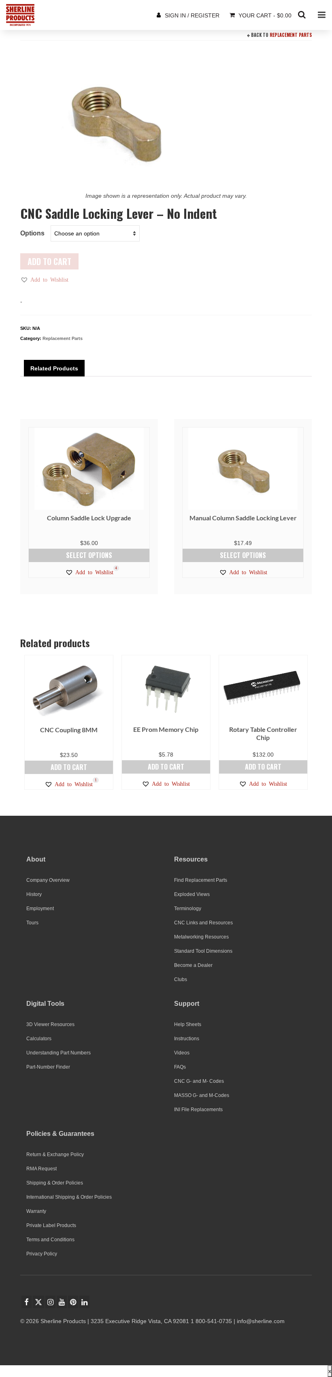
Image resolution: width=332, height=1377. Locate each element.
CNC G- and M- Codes (199, 1081)
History (34, 894)
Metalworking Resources (201, 937)
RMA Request (41, 1169)
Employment (40, 908)
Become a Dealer (193, 965)
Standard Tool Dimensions (203, 951)
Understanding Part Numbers (58, 1053)
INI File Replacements (198, 1109)
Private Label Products (51, 1225)
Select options (89, 555)
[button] (44, 280)
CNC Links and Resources (203, 923)
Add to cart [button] (69, 767)
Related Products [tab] (54, 368)
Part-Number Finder (48, 1067)
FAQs (180, 1067)
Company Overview (48, 880)
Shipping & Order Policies (54, 1183)
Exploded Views (192, 894)
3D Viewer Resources (50, 1024)
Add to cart (49, 261)
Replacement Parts (291, 35)
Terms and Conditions (50, 1239)
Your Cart (264, 15)
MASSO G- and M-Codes (201, 1095)
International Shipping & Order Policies (69, 1197)
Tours (32, 923)
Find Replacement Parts (200, 880)
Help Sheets (187, 1024)
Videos (181, 1053)
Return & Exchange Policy (55, 1154)
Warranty (36, 1211)
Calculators (38, 1038)
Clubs (180, 979)
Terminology (187, 908)
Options (32, 233)
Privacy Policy (41, 1254)
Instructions (186, 1038)
